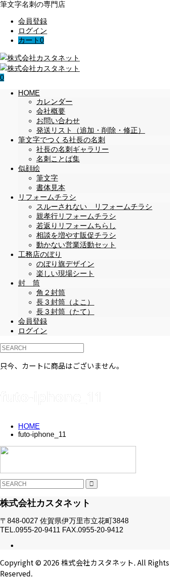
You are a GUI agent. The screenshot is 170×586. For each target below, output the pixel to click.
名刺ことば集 (58, 159)
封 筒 (29, 283)
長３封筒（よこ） (65, 302)
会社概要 (50, 111)
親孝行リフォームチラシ (76, 216)
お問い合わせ (58, 121)
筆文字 (47, 178)
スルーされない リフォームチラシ (94, 206)
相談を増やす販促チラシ (76, 235)
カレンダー (54, 101)
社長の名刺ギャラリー (72, 149)
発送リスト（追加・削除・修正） (90, 130)
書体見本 (50, 187)
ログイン (32, 31)
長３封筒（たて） (65, 312)
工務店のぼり (40, 254)
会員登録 (32, 21)
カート (31, 40)
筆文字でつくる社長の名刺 (61, 140)
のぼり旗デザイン (65, 264)
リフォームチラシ (47, 197)
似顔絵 (29, 168)
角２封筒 (50, 292)
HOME (29, 93)
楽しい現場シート (65, 273)
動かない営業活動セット (76, 245)
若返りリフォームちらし (76, 226)
